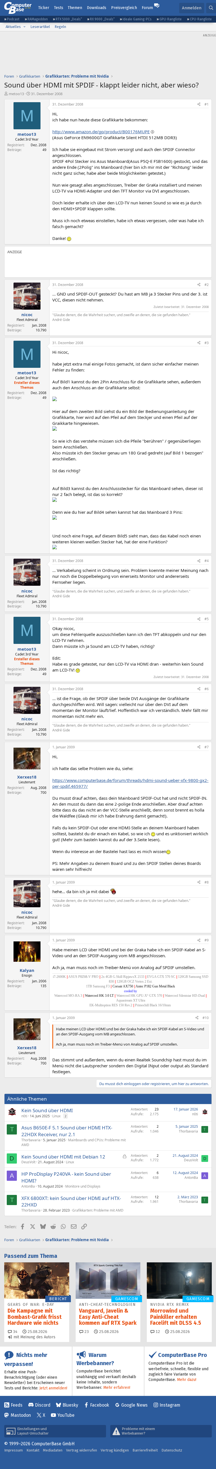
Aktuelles (13, 27)
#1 (206, 104)
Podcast (13, 19)
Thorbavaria (30, 1140)
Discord (42, 1405)
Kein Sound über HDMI (47, 1110)
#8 (206, 882)
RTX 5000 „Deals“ (69, 19)
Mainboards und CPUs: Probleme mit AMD (73, 1142)
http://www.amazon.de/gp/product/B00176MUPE (101, 131)
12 (157, 1331)
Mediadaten (52, 1450)
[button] (24, 27)
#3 (206, 342)
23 (86, 1331)
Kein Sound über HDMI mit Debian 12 (63, 1156)
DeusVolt (28, 1162)
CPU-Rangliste (201, 19)
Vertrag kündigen (115, 1450)
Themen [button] (75, 7)
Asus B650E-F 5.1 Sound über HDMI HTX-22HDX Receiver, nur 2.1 (66, 1131)
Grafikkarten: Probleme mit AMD (97, 1210)
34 (14, 1331)
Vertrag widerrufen (81, 1450)
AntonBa (28, 1186)
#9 (206, 940)
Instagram (169, 1405)
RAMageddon (38, 19)
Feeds (16, 1405)
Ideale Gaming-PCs (137, 19)
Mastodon (21, 1415)
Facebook (99, 1405)
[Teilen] (198, 104)
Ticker (43, 7)
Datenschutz (171, 1450)
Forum (147, 7)
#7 (206, 747)
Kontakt (32, 1450)
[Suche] (211, 8)
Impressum (13, 1450)
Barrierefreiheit (145, 1450)
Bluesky (70, 1405)
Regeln (60, 27)
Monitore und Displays (82, 1186)
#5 (206, 619)
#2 (206, 284)
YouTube (66, 1415)
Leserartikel (40, 27)
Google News (134, 1405)
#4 (206, 560)
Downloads (96, 7)
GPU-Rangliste (170, 19)
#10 (205, 1017)
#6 (206, 689)
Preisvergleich (124, 7)
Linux (56, 1116)
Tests (58, 7)
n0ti (24, 1116)
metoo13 (16, 93)
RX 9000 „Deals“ (102, 19)
